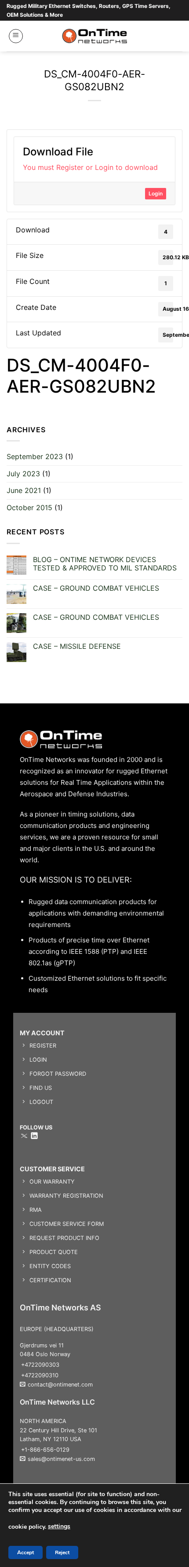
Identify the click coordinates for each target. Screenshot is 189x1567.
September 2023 (35, 456)
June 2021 (24, 490)
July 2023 (23, 473)
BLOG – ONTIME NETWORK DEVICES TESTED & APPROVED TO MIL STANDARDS (105, 563)
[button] (16, 36)
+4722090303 (40, 1364)
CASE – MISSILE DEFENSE (77, 646)
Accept (25, 1552)
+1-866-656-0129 (45, 1449)
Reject (62, 1552)
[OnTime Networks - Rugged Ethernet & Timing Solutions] (95, 36)
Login (156, 193)
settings (59, 1526)
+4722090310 (39, 1375)
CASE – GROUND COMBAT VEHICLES (96, 588)
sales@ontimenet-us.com (61, 1459)
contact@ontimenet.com (60, 1384)
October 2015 (29, 507)
